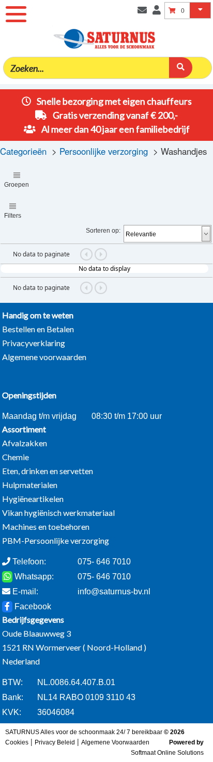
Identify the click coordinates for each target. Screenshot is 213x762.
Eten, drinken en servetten (47, 471)
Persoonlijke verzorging (103, 151)
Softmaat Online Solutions (167, 752)
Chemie (15, 457)
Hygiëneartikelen (33, 499)
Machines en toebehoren (45, 526)
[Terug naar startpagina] (136, 24)
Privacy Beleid (55, 742)
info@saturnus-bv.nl (114, 591)
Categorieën (23, 151)
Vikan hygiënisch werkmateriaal (58, 512)
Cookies (16, 742)
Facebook (31, 606)
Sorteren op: (103, 230)
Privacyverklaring (33, 343)
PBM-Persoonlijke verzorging (55, 540)
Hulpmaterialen (29, 485)
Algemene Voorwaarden (115, 742)
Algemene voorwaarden (44, 357)
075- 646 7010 (104, 576)
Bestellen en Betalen (38, 329)
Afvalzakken (24, 443)
